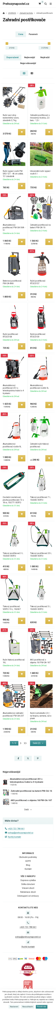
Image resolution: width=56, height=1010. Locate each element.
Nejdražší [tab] (44, 57)
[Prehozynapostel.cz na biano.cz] (28, 986)
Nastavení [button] (14, 1007)
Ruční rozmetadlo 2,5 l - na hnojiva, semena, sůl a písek (40, 715)
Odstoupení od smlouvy (28, 896)
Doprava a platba (28, 880)
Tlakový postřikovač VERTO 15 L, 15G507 (12, 607)
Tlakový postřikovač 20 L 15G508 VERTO (41, 554)
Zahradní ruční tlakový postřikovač (39, 445)
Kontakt (28, 869)
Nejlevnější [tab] (29, 57)
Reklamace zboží (28, 892)
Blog (28, 865)
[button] (21, 132)
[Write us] (28, 942)
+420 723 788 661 (16, 828)
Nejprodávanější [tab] (28, 63)
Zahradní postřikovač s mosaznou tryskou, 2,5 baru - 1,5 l (40, 118)
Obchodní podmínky (28, 857)
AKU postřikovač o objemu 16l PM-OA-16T (40, 661)
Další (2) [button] (36, 743)
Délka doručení (28, 884)
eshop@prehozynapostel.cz (20, 832)
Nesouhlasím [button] (27, 1007)
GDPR (28, 861)
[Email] (28, 932)
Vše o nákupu (28, 876)
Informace (28, 853)
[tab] (24, 73)
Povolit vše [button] (41, 1007)
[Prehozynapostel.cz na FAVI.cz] (28, 969)
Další (26, 809)
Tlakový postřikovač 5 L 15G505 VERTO (40, 607)
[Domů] (4, 13)
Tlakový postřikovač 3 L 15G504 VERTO (13, 554)
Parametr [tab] (33, 34)
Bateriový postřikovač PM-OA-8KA (12, 282)
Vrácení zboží (28, 888)
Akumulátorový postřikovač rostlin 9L (12, 445)
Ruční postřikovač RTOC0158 (10, 335)
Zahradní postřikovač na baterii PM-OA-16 (40, 226)
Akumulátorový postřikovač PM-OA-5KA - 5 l (14, 227)
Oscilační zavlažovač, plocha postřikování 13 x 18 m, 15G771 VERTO (13, 500)
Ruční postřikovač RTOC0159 (37, 335)
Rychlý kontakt (14, 837)
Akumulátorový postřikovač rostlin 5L (39, 386)
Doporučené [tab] (13, 57)
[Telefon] (28, 922)
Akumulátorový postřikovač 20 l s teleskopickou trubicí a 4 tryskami (13, 389)
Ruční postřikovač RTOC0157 (37, 282)
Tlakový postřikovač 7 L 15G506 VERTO (40, 498)
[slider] (7, 43)
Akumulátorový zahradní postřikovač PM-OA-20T (13, 714)
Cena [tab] (20, 34)
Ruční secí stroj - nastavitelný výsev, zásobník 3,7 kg (11, 118)
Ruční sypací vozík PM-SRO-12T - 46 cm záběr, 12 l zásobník (13, 174)
